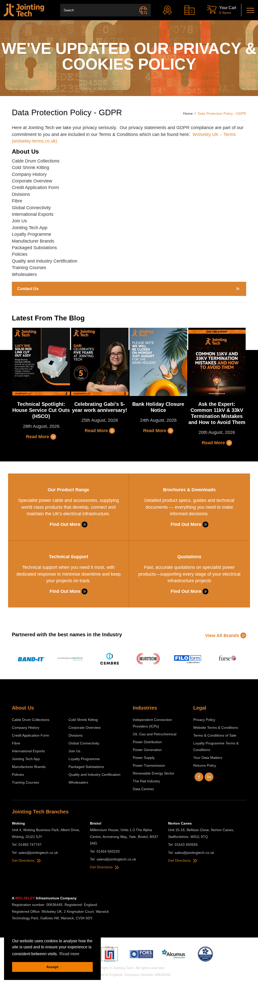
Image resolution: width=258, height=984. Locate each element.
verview (44, 180)
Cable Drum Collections (36, 160)
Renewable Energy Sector (153, 773)
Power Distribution (147, 742)
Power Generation (147, 750)
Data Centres (143, 789)
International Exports (32, 214)
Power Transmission (149, 765)
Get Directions (24, 860)
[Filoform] (187, 659)
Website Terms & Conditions (215, 727)
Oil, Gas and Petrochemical (154, 734)
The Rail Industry (146, 781)
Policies (19, 254)
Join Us (19, 220)
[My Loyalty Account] (168, 10)
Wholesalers (24, 274)
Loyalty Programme (31, 234)
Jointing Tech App (29, 227)
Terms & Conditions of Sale (214, 735)
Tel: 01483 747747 (27, 844)
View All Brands (222, 635)
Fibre (17, 200)
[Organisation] (190, 10)
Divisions (21, 194)
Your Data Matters (207, 758)
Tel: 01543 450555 (183, 844)
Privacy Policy (204, 720)
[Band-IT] (31, 659)
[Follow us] (199, 776)
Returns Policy (204, 765)
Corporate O (24, 180)
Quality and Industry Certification (44, 261)
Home (188, 113)
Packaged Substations (34, 247)
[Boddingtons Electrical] (70, 659)
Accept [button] (52, 967)
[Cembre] (109, 659)
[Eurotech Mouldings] (148, 659)
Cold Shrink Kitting (31, 167)
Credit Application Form (35, 187)
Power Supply (144, 758)
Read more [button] (69, 954)
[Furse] (226, 659)
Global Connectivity (31, 207)
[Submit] (143, 10)
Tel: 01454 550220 (105, 851)
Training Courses (29, 267)
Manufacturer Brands (33, 241)
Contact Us (28, 289)
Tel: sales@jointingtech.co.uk (35, 853)
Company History (29, 174)
